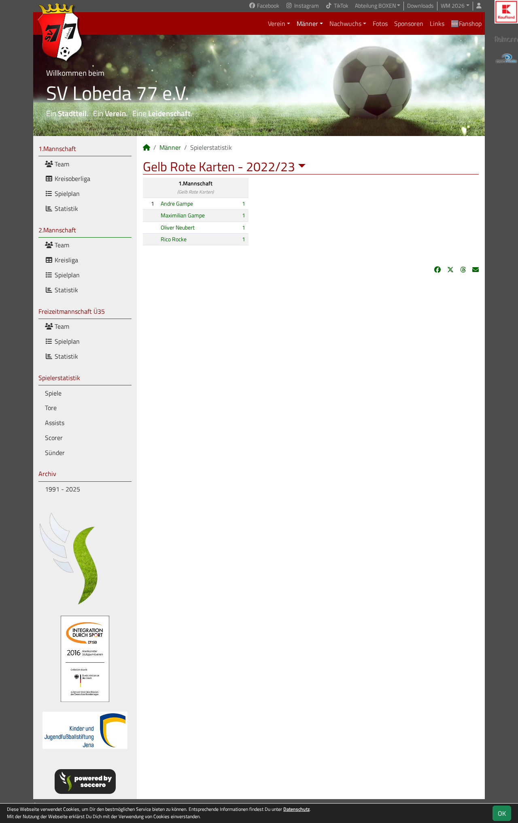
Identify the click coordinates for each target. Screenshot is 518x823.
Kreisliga (65, 260)
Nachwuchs (345, 23)
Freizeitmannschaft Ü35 (71, 311)
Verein (276, 23)
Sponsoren (408, 23)
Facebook (267, 6)
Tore (51, 408)
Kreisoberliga (71, 178)
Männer (307, 23)
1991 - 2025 (62, 489)
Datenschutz (296, 809)
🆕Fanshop (466, 23)
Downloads (420, 6)
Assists (54, 422)
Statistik (65, 208)
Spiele (53, 393)
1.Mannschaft (57, 148)
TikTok (340, 6)
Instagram (306, 6)
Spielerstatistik (59, 378)
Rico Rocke (174, 239)
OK (502, 813)
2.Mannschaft (57, 230)
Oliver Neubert (178, 227)
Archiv (47, 473)
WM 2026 (453, 6)
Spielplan (66, 193)
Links (437, 23)
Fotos (380, 23)
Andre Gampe (177, 204)
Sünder (55, 452)
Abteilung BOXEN (375, 6)
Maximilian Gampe (183, 215)
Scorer (54, 437)
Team (61, 164)
